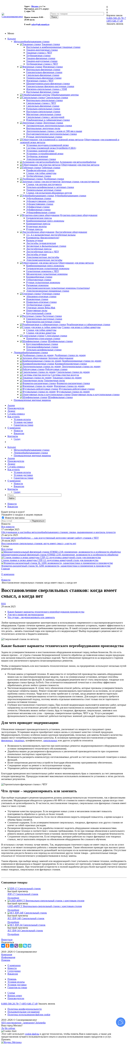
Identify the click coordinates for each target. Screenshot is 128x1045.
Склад (17, 439)
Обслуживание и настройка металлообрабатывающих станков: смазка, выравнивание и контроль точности (58, 532)
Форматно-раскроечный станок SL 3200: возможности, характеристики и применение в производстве (55, 566)
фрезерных (7, 740)
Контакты (12, 436)
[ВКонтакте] (3, 946)
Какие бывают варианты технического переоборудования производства (45, 611)
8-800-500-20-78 (114, 18)
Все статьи (7, 549)
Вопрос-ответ (14, 995)
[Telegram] (29, 946)
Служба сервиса (16, 413)
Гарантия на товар (23, 425)
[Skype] (25, 946)
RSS (3, 603)
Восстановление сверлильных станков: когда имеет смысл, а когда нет (38, 543)
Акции (11, 405)
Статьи (11, 992)
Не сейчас (10, 1028)
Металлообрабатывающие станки (31, 41)
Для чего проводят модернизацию (25, 614)
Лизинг (11, 411)
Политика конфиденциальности (24, 1009)
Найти (11, 498)
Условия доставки (23, 422)
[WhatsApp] (20, 946)
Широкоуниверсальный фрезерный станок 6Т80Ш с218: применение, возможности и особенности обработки (59, 554)
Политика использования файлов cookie (28, 1014)
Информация (8, 957)
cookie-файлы (32, 1034)
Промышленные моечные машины (32, 400)
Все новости (8, 526)
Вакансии (19, 433)
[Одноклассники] (7, 946)
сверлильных (50, 740)
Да (2, 1028)
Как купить (13, 416)
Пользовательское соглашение (23, 1011)
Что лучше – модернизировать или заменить (31, 617)
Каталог (11, 38)
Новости (18, 430)
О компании (14, 427)
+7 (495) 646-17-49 (116, 19)
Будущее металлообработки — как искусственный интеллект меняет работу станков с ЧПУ (50, 538)
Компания (6, 954)
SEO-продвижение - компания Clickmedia (23, 1022)
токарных (19, 740)
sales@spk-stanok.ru (40, 24)
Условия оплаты (22, 419)
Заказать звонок (46, 1003)
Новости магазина (14, 517)
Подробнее (13, 898)
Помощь (5, 960)
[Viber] (16, 946)
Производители (15, 408)
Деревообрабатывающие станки (31, 352)
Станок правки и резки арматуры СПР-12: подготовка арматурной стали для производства (49, 560)
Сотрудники (14, 971)
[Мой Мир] (12, 946)
